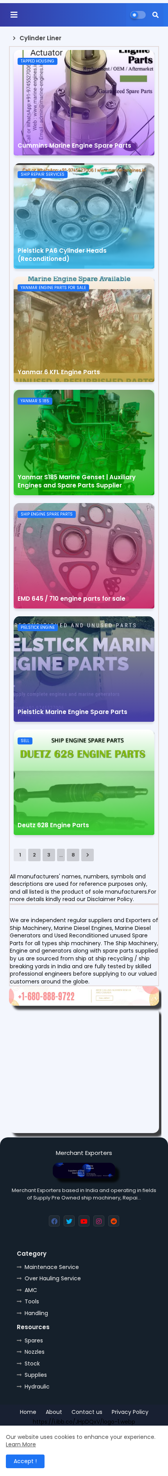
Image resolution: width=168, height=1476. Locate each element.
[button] (155, 15)
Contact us (86, 1412)
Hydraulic (37, 1386)
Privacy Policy (130, 1412)
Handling (36, 1313)
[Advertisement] (84, 1070)
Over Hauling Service (53, 1278)
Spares (34, 1340)
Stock (32, 1363)
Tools (32, 1301)
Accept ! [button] (25, 1461)
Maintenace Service (52, 1267)
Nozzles (35, 1352)
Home (28, 1412)
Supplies (36, 1375)
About (54, 1412)
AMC (31, 1290)
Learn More (21, 1444)
